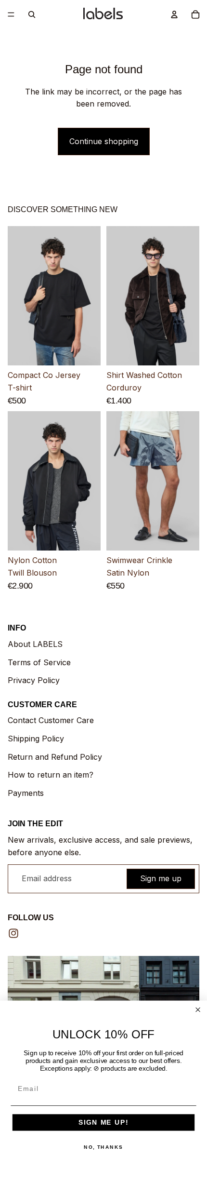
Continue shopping (103, 141)
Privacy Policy (34, 680)
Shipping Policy (36, 738)
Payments (26, 793)
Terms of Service (39, 662)
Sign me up (160, 878)
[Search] (31, 14)
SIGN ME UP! (103, 1122)
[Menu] (11, 14)
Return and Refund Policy (55, 757)
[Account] (174, 14)
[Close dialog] (198, 1010)
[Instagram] (13, 933)
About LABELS (35, 644)
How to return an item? (50, 775)
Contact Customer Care (51, 720)
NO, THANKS (103, 1147)
